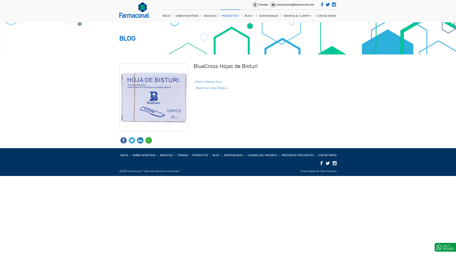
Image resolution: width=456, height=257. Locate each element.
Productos (229, 15)
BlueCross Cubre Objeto (211, 88)
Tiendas (263, 4)
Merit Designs (328, 171)
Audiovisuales (268, 15)
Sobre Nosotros (186, 15)
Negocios (210, 15)
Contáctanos (326, 15)
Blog (248, 15)
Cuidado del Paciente (262, 155)
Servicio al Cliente (297, 15)
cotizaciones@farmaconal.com (295, 4)
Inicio (166, 15)
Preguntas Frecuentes (297, 155)
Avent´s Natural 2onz (209, 82)
